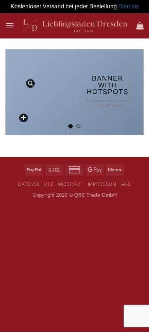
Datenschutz (35, 184)
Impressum (102, 184)
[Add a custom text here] (23, 118)
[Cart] (140, 26)
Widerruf (70, 184)
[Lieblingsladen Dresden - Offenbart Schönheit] (75, 26)
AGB (126, 184)
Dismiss (128, 6)
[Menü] (9, 25)
